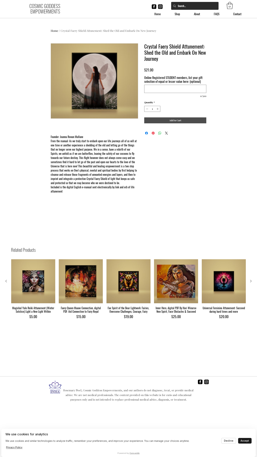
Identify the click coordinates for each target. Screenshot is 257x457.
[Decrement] (147, 109)
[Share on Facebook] (146, 133)
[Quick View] (33, 281)
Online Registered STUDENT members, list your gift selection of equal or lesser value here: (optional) (173, 79)
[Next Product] (251, 281)
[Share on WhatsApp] (160, 133)
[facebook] (154, 6)
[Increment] (158, 109)
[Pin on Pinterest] (153, 133)
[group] (128, 291)
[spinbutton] (152, 109)
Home (54, 30)
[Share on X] (166, 133)
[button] (230, 5)
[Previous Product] (6, 281)
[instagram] (160, 6)
